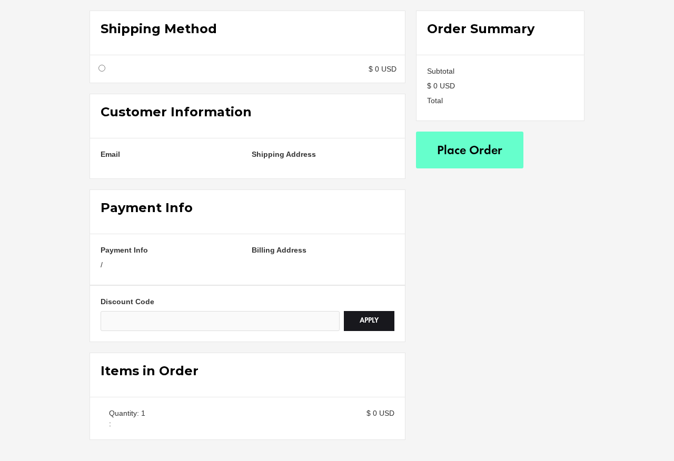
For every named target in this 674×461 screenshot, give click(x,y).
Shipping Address (284, 154)
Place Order (469, 151)
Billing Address (279, 250)
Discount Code (127, 301)
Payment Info (124, 250)
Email (110, 154)
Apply (369, 320)
